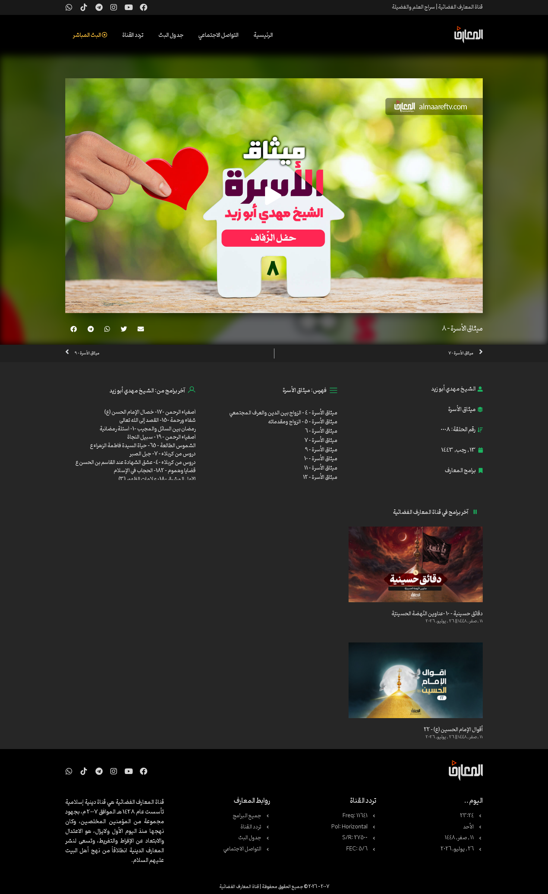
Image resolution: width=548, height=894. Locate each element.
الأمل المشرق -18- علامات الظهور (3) (157, 479)
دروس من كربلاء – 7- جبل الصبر (162, 454)
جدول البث (170, 35)
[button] (140, 328)
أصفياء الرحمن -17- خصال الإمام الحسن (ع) (150, 412)
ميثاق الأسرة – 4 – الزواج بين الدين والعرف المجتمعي (283, 413)
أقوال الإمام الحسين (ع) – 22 (453, 730)
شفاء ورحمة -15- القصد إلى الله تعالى (157, 420)
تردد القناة (133, 35)
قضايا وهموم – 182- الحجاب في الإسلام (155, 471)
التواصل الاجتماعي (218, 35)
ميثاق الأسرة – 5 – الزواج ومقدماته (302, 422)
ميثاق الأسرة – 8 (462, 328)
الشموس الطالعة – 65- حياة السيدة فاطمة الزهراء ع (143, 446)
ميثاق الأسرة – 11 (320, 468)
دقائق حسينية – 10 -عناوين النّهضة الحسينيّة (437, 614)
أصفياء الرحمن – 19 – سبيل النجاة (161, 437)
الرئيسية (263, 35)
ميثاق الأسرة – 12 (320, 477)
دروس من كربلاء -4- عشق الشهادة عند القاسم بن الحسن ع (135, 463)
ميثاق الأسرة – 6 (321, 431)
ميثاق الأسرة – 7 (321, 441)
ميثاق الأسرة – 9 (321, 450)
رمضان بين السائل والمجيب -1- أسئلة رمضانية (148, 429)
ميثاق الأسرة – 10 (320, 459)
